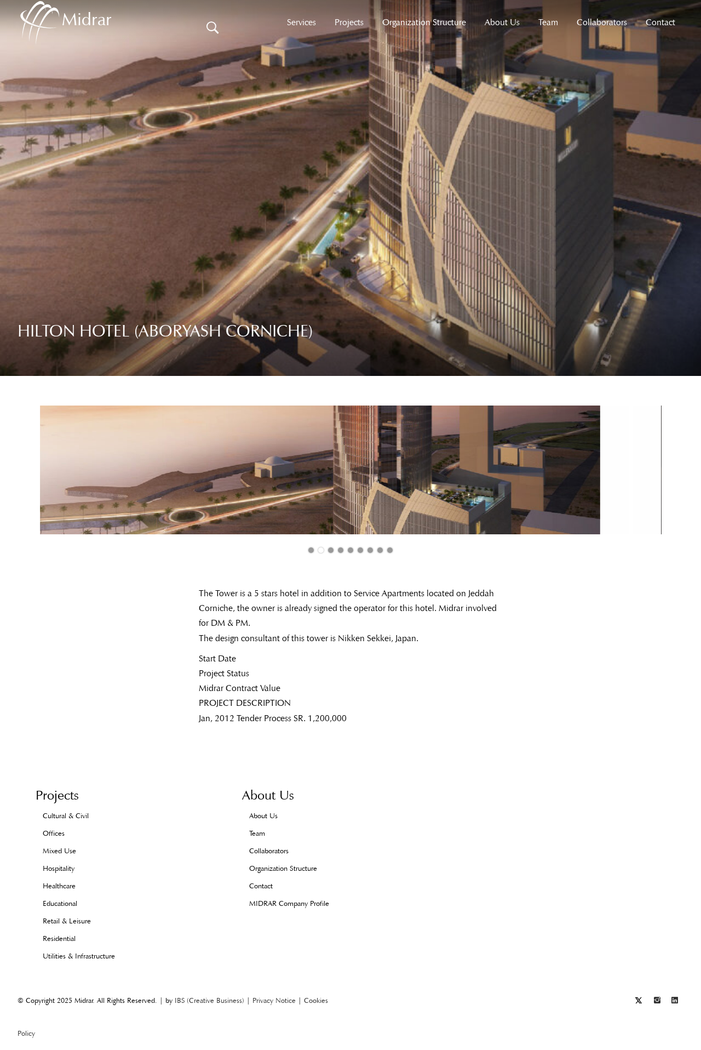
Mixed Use (59, 850)
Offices (54, 833)
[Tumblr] (657, 1000)
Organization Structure (424, 22)
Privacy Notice (274, 1000)
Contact (660, 22)
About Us (502, 22)
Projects (349, 22)
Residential (59, 938)
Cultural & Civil (66, 815)
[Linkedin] (674, 1000)
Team (548, 22)
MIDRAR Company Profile (289, 903)
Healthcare (59, 886)
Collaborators (602, 22)
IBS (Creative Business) (209, 1000)
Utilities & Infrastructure (79, 956)
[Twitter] (638, 1000)
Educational (60, 903)
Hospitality (58, 868)
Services (301, 22)
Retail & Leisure (67, 921)
